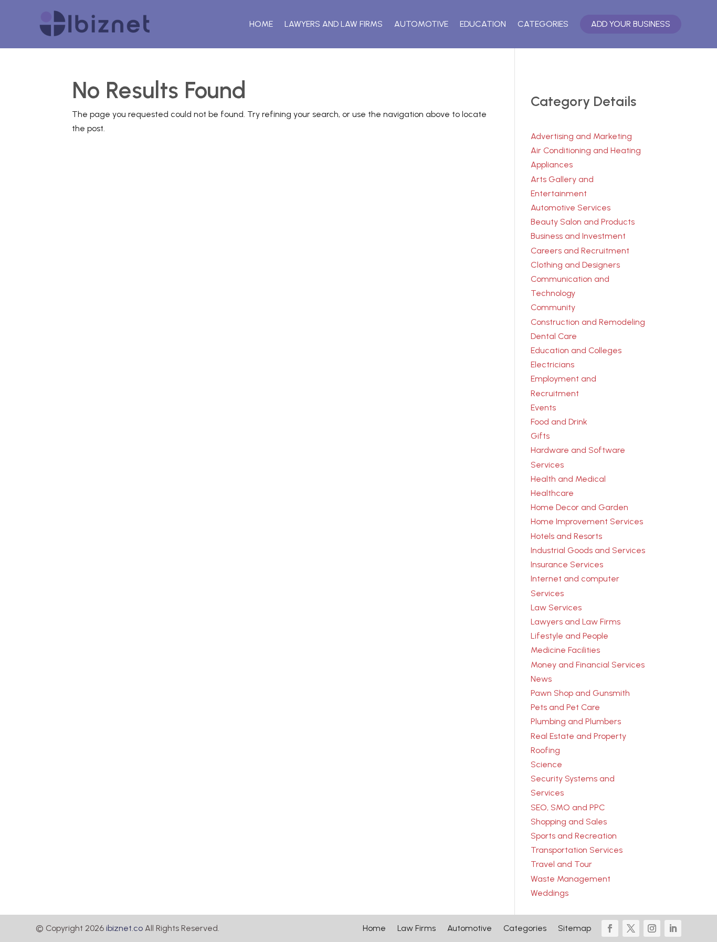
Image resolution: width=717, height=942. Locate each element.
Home (261, 24)
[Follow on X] (631, 928)
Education (483, 24)
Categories (543, 24)
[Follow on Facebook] (610, 928)
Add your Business (630, 24)
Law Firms (416, 929)
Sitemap (574, 929)
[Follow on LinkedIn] (673, 928)
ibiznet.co (124, 928)
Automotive (421, 24)
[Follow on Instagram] (652, 928)
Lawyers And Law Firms (333, 24)
